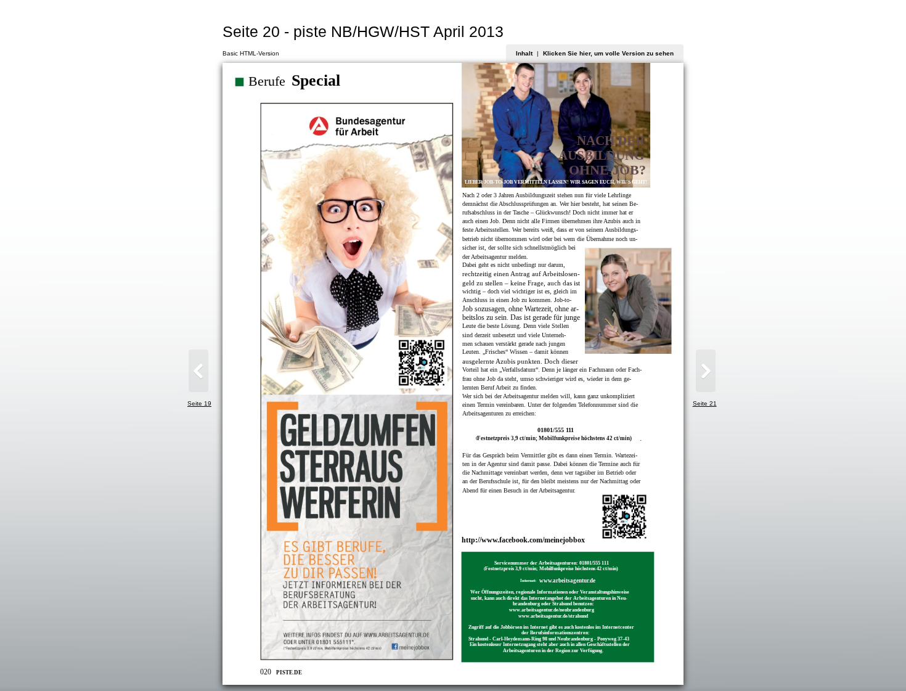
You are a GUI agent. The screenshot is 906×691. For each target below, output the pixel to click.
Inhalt (524, 53)
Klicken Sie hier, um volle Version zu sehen (608, 53)
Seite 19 (199, 403)
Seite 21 (705, 403)
